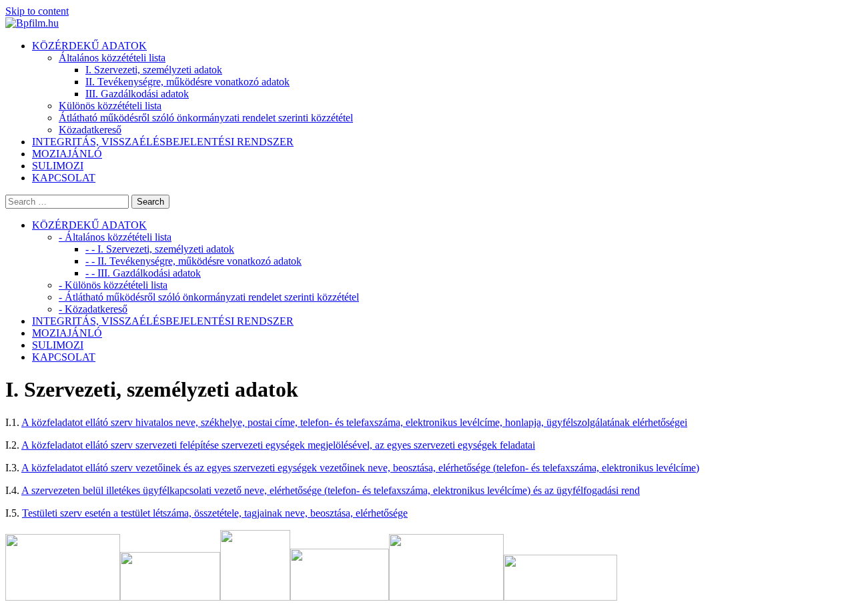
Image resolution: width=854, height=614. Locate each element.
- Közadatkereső (93, 309)
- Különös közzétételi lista (113, 285)
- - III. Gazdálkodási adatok (143, 273)
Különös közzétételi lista (110, 105)
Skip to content (37, 11)
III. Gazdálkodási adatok (137, 93)
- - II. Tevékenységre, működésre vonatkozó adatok (193, 261)
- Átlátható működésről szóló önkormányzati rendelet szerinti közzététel (209, 297)
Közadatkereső (90, 129)
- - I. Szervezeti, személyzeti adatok (159, 249)
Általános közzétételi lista (112, 57)
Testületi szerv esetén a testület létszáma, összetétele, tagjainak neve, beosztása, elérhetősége (215, 513)
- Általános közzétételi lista (115, 237)
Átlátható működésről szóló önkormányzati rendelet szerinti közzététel (206, 117)
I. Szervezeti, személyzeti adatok (153, 69)
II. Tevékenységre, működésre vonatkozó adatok (187, 81)
